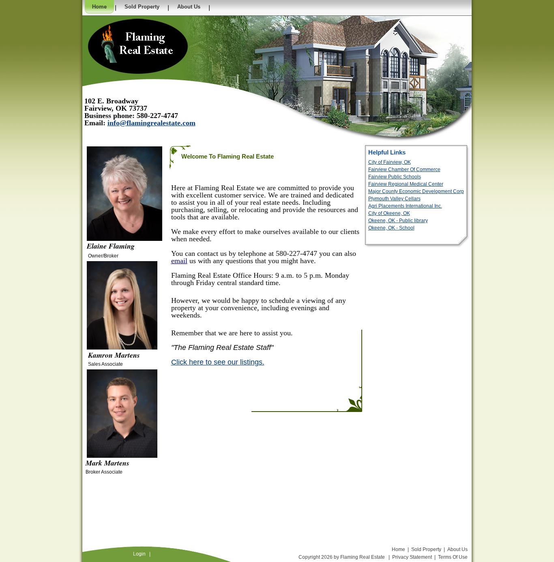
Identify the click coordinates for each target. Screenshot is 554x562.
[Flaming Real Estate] (137, 46)
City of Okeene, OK (389, 213)
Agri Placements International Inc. (405, 206)
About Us (457, 549)
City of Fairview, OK (389, 162)
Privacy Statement (412, 557)
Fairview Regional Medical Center (405, 184)
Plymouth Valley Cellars (394, 199)
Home (398, 549)
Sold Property (426, 549)
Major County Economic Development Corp (416, 191)
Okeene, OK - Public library (398, 220)
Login (139, 554)
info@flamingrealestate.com (151, 123)
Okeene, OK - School (391, 228)
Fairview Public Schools (394, 177)
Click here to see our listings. (217, 362)
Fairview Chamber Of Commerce (404, 169)
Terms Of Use (453, 557)
